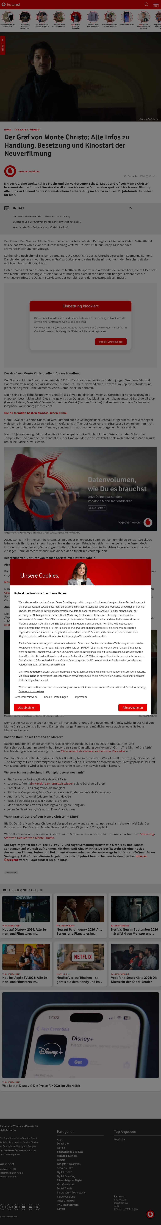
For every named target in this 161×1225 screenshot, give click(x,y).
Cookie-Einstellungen (56, 696)
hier (68, 610)
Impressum (81, 696)
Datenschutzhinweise (26, 696)
